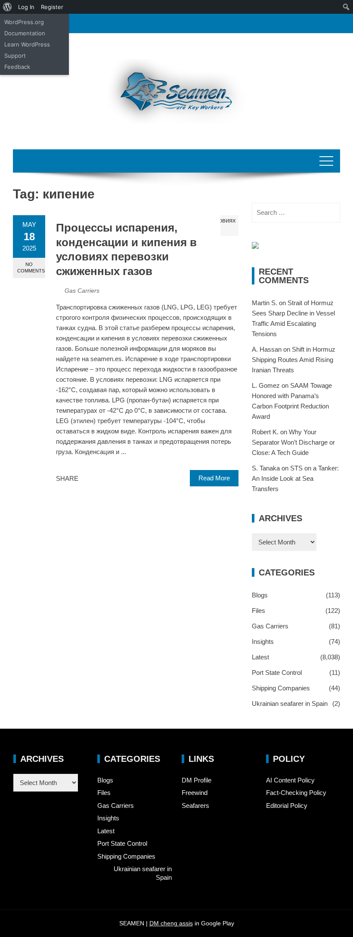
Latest (260, 657)
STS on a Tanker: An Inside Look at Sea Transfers (295, 478)
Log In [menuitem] (26, 6)
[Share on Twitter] (97, 478)
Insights (263, 641)
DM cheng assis (171, 923)
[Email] (116, 478)
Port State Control (277, 672)
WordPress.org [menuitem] (24, 22)
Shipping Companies (281, 688)
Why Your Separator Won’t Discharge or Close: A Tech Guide (293, 442)
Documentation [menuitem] (24, 33)
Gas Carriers (82, 290)
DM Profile (196, 780)
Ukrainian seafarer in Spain (290, 703)
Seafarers (195, 805)
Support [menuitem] (15, 55)
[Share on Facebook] (87, 478)
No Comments (31, 267)
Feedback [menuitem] (17, 66)
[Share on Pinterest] (106, 478)
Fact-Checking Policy (296, 792)
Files (258, 610)
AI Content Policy (290, 780)
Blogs (260, 595)
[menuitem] (7, 7)
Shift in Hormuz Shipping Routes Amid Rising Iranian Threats (293, 360)
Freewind (194, 792)
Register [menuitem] (52, 6)
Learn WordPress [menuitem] (27, 44)
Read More (214, 478)
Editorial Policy (286, 805)
